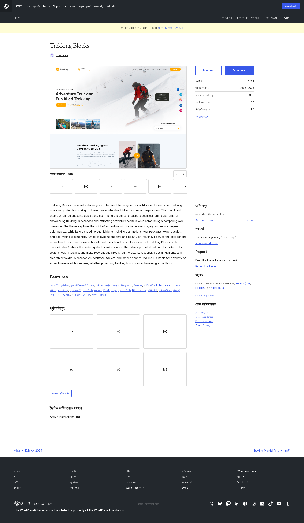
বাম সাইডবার (88, 290)
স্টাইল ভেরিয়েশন (165, 290)
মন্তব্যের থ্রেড (64, 294)
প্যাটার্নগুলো (74, 487)
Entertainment (164, 285)
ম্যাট (241, 476)
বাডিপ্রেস (243, 487)
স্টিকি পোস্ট (152, 290)
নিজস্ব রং (116, 285)
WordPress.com (248, 470)
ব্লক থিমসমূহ (63, 290)
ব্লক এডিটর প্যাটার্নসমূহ (59, 285)
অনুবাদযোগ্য (76, 294)
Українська (217, 287)
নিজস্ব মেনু (138, 285)
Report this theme (205, 266)
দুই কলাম (86, 294)
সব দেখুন (250, 219)
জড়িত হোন (186, 470)
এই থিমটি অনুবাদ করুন (204, 295)
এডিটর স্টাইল (149, 285)
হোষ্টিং (16, 482)
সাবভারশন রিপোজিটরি (204, 316)
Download (239, 70)
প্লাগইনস (74, 482)
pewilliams (62, 55)
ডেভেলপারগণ (131, 482)
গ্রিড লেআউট (75, 290)
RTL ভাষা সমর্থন (139, 290)
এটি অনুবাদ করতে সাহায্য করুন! (170, 27)
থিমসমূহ (17, 17)
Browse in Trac (204, 321)
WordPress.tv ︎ (135, 487)
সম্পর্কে (17, 470)
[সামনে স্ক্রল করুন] (183, 173)
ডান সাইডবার (125, 290)
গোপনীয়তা (18, 487)
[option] (71, 331)
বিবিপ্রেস (243, 482)
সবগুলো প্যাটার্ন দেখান (60, 393)
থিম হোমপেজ (200, 116)
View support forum (206, 243)
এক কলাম (98, 290)
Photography (111, 290)
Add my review (204, 219)
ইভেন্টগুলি (185, 476)
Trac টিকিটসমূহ (202, 325)
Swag (186, 487)
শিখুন (128, 470)
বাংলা (50, 504)
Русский (200, 287)
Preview (208, 70)
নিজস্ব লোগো (126, 285)
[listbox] (118, 350)
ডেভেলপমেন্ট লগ (201, 312)
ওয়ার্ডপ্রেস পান (291, 6)
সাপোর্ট (128, 476)
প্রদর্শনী (73, 470)
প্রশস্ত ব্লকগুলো (99, 294)
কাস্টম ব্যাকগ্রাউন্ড (103, 285)
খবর (15, 476)
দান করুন (187, 482)
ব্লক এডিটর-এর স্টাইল (80, 285)
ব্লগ (92, 285)
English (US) (243, 283)
